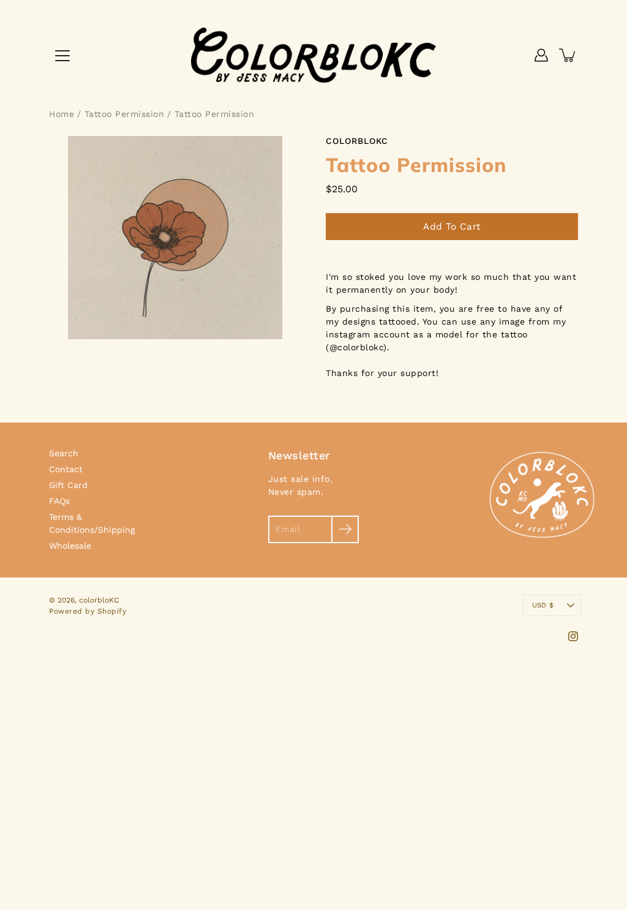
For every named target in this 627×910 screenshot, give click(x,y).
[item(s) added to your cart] (568, 55)
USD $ (543, 605)
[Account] (541, 55)
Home (61, 114)
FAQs (59, 501)
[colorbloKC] (313, 55)
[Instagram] (573, 636)
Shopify (112, 611)
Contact (66, 469)
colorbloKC (99, 600)
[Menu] (62, 56)
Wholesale (70, 546)
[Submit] (345, 529)
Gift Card (68, 485)
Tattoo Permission (124, 114)
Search (63, 453)
